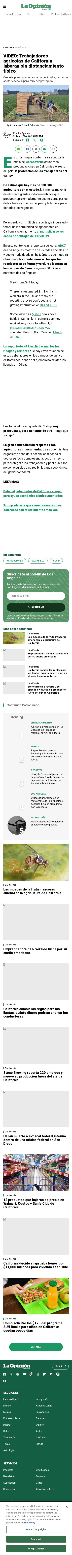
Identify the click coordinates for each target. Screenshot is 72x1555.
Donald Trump (13, 14)
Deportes (36, 770)
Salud (6, 1431)
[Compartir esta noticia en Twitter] (36, 149)
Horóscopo (9, 1489)
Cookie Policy (28, 1522)
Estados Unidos (11, 1399)
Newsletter (9, 1476)
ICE (29, 14)
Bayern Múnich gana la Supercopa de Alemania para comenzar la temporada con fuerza (47, 755)
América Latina (44, 1405)
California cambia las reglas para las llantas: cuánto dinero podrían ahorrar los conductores (47, 673)
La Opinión (8, 47)
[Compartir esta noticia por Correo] (44, 149)
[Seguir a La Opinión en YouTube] (24, 1374)
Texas (6, 1444)
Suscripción (9, 1482)
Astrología (8, 1450)
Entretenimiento (41, 722)
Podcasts (8, 1470)
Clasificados (42, 1470)
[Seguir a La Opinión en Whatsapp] (51, 1374)
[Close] (66, 1506)
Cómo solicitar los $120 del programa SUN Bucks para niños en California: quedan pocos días (32, 1327)
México (7, 1412)
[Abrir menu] (5, 6)
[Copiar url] (53, 149)
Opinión (40, 1424)
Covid (56, 561)
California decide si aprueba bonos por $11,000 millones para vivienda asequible (35, 1265)
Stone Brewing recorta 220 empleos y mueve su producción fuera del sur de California (47, 689)
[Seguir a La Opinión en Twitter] (34, 140)
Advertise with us (45, 1489)
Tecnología (38, 817)
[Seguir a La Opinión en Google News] (37, 1374)
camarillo (37, 561)
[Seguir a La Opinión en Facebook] (27, 140)
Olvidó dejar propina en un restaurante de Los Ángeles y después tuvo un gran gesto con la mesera (47, 802)
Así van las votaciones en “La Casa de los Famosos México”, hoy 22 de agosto (47, 729)
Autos (39, 1431)
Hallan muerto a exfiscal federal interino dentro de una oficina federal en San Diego (34, 1140)
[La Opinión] (36, 7)
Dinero (6, 1424)
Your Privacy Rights (36, 1529)
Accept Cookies (36, 1548)
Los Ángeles (38, 794)
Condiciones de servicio (43, 618)
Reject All (36, 1539)
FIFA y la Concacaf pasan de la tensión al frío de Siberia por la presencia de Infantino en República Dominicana (47, 779)
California (21, 47)
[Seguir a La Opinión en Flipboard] (44, 1374)
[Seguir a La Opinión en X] (11, 1374)
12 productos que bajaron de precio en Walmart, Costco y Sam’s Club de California (33, 1203)
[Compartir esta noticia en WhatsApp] (18, 149)
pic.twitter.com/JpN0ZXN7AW (30, 327)
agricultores (15, 561)
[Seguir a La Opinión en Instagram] (41, 140)
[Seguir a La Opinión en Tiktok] (31, 1374)
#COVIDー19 (48, 305)
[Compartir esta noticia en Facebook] (27, 149)
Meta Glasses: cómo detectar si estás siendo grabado (47, 823)
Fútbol (41, 14)
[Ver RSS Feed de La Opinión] (4, 1381)
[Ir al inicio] (16, 1366)
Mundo (7, 1405)
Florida (39, 1444)
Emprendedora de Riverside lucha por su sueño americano (48, 655)
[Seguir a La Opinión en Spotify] (58, 1374)
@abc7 (36, 314)
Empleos (40, 1476)
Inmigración (42, 1399)
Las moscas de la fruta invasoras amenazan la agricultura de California (47, 640)
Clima (39, 1482)
